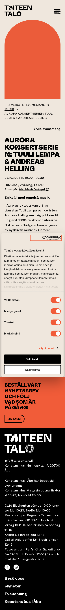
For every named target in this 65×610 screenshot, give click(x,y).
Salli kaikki (32, 359)
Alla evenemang (47, 128)
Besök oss (14, 578)
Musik (9, 109)
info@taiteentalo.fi (19, 460)
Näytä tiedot (46, 348)
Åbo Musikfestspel (34, 189)
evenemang (13, 485)
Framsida (12, 105)
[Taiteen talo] (32, 443)
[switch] (56, 311)
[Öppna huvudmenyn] (57, 11)
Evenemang (35, 105)
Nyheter (13, 586)
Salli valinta (32, 369)
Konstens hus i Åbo (23, 601)
